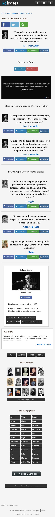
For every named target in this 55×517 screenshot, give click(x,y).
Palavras (24, 442)
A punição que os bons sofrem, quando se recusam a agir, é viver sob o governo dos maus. (29, 244)
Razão (12, 450)
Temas (40, 354)
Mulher (23, 429)
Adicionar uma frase (28, 474)
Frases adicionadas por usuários (26, 486)
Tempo (12, 425)
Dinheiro (13, 446)
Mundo (23, 421)
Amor (12, 417)
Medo (12, 438)
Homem (35, 417)
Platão (31, 251)
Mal (33, 433)
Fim (11, 454)
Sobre (43, 510)
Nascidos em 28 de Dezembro (31, 322)
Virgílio (31, 201)
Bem (34, 421)
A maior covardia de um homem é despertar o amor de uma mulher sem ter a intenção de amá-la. (30, 219)
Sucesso (35, 458)
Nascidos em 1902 (13, 322)
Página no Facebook (17, 510)
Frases (11, 354)
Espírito (35, 454)
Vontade (35, 462)
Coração (13, 429)
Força (23, 446)
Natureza (35, 446)
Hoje (23, 438)
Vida (23, 417)
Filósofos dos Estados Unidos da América (21, 318)
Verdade (35, 425)
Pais (12, 458)
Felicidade (36, 429)
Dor (33, 450)
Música (24, 458)
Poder (34, 438)
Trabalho (35, 442)
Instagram (36, 510)
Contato (36, 514)
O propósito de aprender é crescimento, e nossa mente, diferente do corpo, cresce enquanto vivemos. (30, 118)
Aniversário (25, 462)
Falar (23, 454)
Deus (23, 425)
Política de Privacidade (24, 514)
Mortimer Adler (31, 45)
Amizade (13, 433)
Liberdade (14, 442)
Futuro (12, 462)
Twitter (28, 510)
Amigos (13, 421)
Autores (21, 354)
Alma (23, 433)
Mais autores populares (26, 399)
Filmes (31, 354)
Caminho (24, 450)
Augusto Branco (31, 226)
